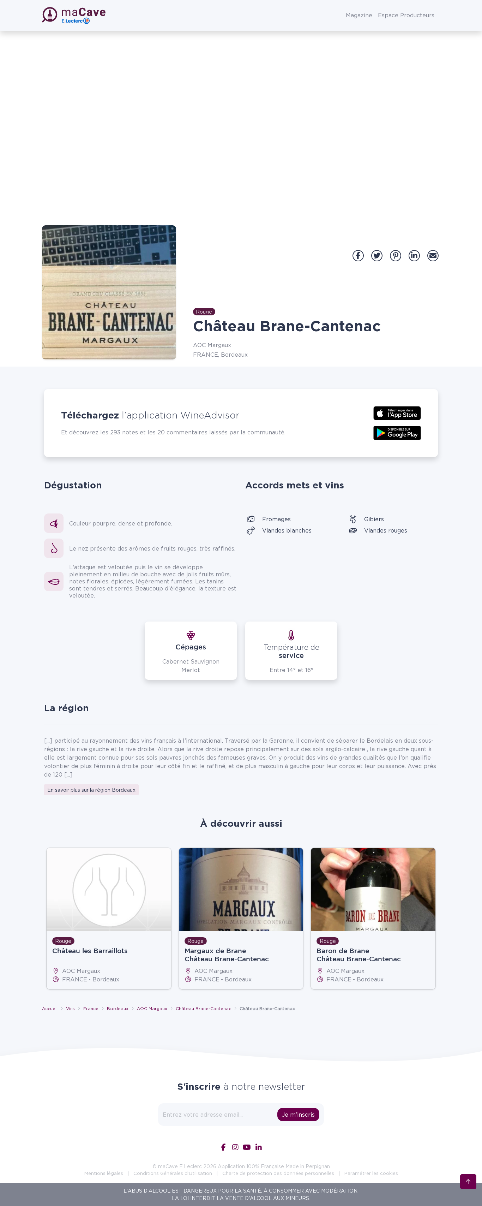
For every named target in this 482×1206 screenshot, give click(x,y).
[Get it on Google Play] (397, 432)
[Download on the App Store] (397, 412)
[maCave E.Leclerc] (74, 15)
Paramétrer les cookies (371, 1173)
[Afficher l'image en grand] (109, 292)
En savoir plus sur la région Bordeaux (91, 789)
